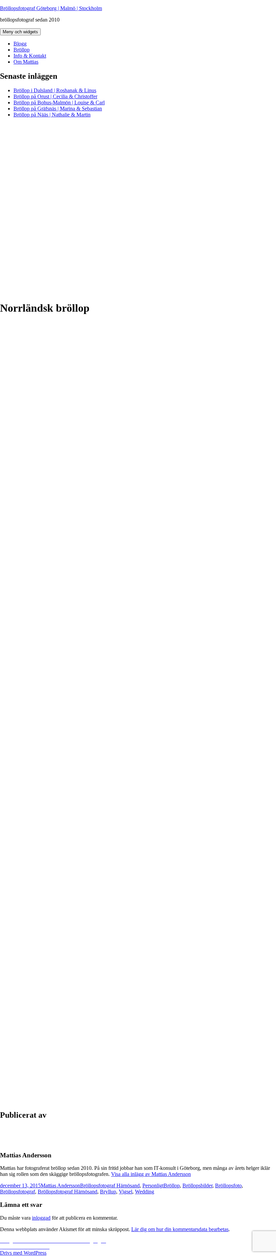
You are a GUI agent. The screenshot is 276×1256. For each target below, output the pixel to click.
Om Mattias (25, 62)
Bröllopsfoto (228, 1185)
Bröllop (21, 50)
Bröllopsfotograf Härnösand (110, 1185)
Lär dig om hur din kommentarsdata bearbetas (180, 1229)
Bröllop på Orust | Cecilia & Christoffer (55, 96)
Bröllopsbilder (197, 1185)
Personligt (153, 1185)
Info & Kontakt (29, 56)
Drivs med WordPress (23, 1253)
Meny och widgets (20, 31)
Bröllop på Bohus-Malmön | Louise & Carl (59, 102)
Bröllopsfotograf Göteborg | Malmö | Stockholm (51, 8)
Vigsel (125, 1191)
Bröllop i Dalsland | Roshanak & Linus (54, 90)
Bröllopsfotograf (17, 1191)
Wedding (144, 1191)
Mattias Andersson (60, 1185)
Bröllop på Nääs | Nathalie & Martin (52, 114)
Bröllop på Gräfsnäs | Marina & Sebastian (57, 108)
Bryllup (108, 1191)
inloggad (41, 1218)
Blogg (20, 43)
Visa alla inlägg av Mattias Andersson (151, 1174)
